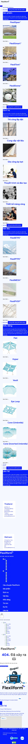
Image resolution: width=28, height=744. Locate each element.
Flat (15, 338)
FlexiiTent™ (15, 64)
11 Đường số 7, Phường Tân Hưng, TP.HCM (13, 715)
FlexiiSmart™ (15, 43)
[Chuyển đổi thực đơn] (1, 6)
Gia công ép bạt (15, 162)
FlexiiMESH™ (15, 280)
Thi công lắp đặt (15, 119)
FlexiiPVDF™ (15, 301)
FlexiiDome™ (15, 86)
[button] (1, 703)
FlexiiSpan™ (15, 22)
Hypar (15, 359)
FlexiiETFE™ (15, 238)
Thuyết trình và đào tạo (15, 183)
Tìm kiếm (2, 614)
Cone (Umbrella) (15, 422)
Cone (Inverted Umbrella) (15, 444)
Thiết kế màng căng (15, 204)
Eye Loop (15, 401)
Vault (15, 380)
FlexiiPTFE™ (15, 259)
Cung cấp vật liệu (15, 140)
